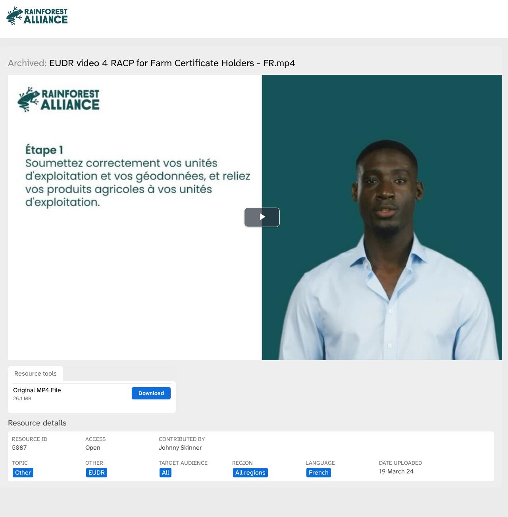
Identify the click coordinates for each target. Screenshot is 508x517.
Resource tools (35, 373)
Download (151, 393)
